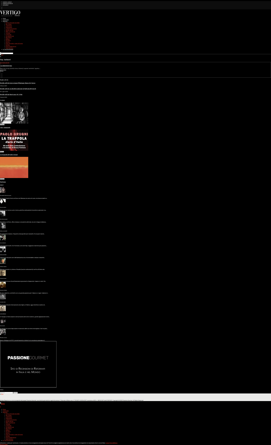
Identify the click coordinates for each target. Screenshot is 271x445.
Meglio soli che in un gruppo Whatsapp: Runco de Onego (17, 83)
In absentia (8, 34)
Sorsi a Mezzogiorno (11, 46)
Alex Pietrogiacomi (3, 219)
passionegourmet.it (8, 3)
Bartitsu (8, 45)
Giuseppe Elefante (3, 290)
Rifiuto (115, 443)
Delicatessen (9, 27)
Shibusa (8, 39)
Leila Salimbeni (3, 313)
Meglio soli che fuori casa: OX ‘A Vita (11, 94)
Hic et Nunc (9, 24)
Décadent (8, 40)
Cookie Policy (109, 443)
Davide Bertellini (3, 254)
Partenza (3, 182)
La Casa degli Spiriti (8, 49)
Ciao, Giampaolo (5, 127)
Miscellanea (9, 37)
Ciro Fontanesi (3, 242)
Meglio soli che (9, 30)
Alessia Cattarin (3, 207)
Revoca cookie (4, 444)
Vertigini (8, 33)
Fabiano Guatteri (3, 266)
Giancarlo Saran (3, 278)
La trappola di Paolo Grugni (9, 155)
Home (4, 18)
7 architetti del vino (6, 66)
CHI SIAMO (6, 20)
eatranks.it (5, 5)
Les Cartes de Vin (4, 62)
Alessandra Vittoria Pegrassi (5, 195)
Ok (113, 443)
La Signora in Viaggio (11, 28)
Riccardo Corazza (3, 337)
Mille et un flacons (10, 31)
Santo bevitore (9, 48)
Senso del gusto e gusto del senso (14, 43)
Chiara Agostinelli (3, 230)
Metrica (8, 42)
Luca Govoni (2, 325)
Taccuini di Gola (10, 36)
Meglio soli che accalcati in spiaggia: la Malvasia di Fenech (18, 89)
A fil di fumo (9, 25)
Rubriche (5, 21)
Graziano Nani (3, 301)
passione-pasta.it (7, 2)
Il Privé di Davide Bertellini (12, 22)
